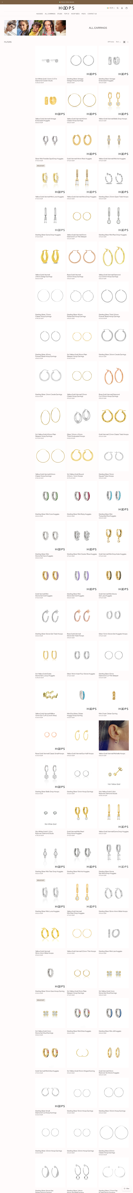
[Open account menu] (122, 8)
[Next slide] (94, 60)
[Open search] (117, 8)
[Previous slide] (70, 60)
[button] (118, 42)
